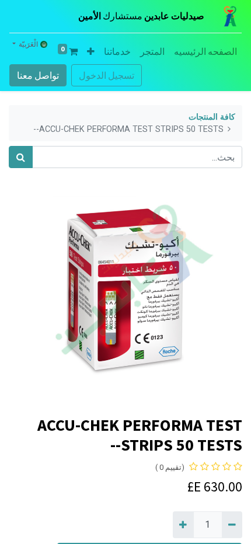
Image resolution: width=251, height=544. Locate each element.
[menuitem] (205, 51)
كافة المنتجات (212, 117)
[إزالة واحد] (232, 524)
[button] (90, 51)
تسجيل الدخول (106, 75)
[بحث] (21, 157)
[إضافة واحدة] (183, 524)
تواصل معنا (38, 75)
